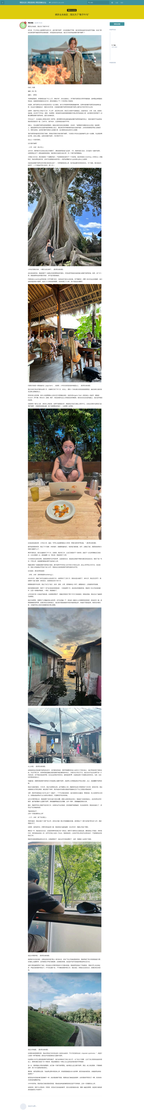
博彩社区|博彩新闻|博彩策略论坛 (33, 2)
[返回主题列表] (2, 2)
